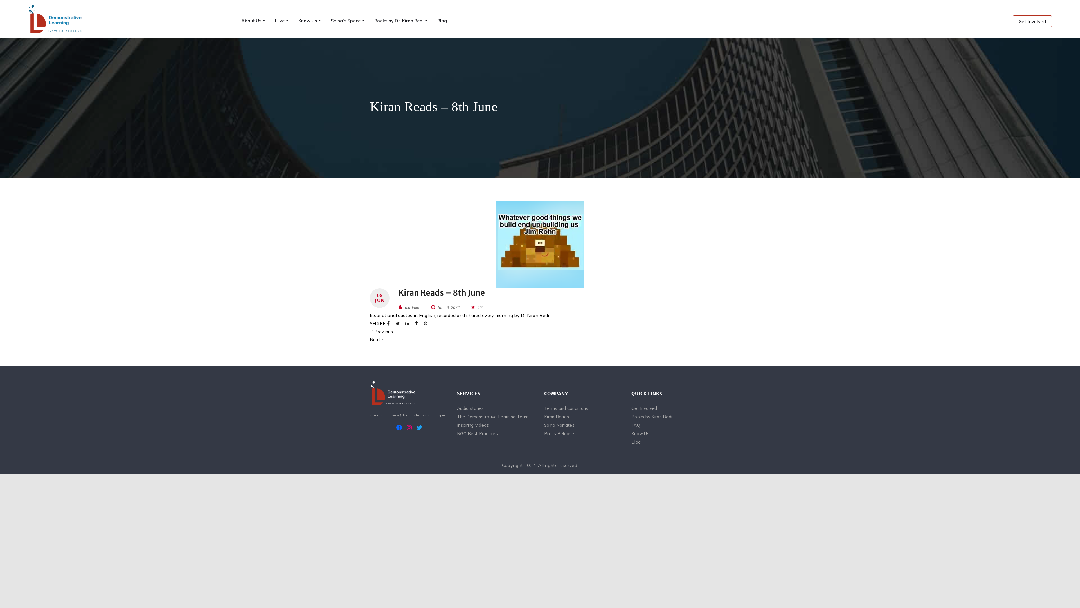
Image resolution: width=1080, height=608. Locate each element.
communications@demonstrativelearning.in (407, 415)
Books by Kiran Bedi (651, 416)
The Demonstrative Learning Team (493, 416)
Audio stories (470, 408)
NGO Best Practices (477, 433)
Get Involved (1032, 21)
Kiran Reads (556, 416)
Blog (636, 442)
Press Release (559, 433)
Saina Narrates (559, 425)
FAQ (635, 425)
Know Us (640, 433)
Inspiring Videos (473, 425)
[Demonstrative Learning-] (55, 19)
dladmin (412, 307)
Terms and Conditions (566, 408)
